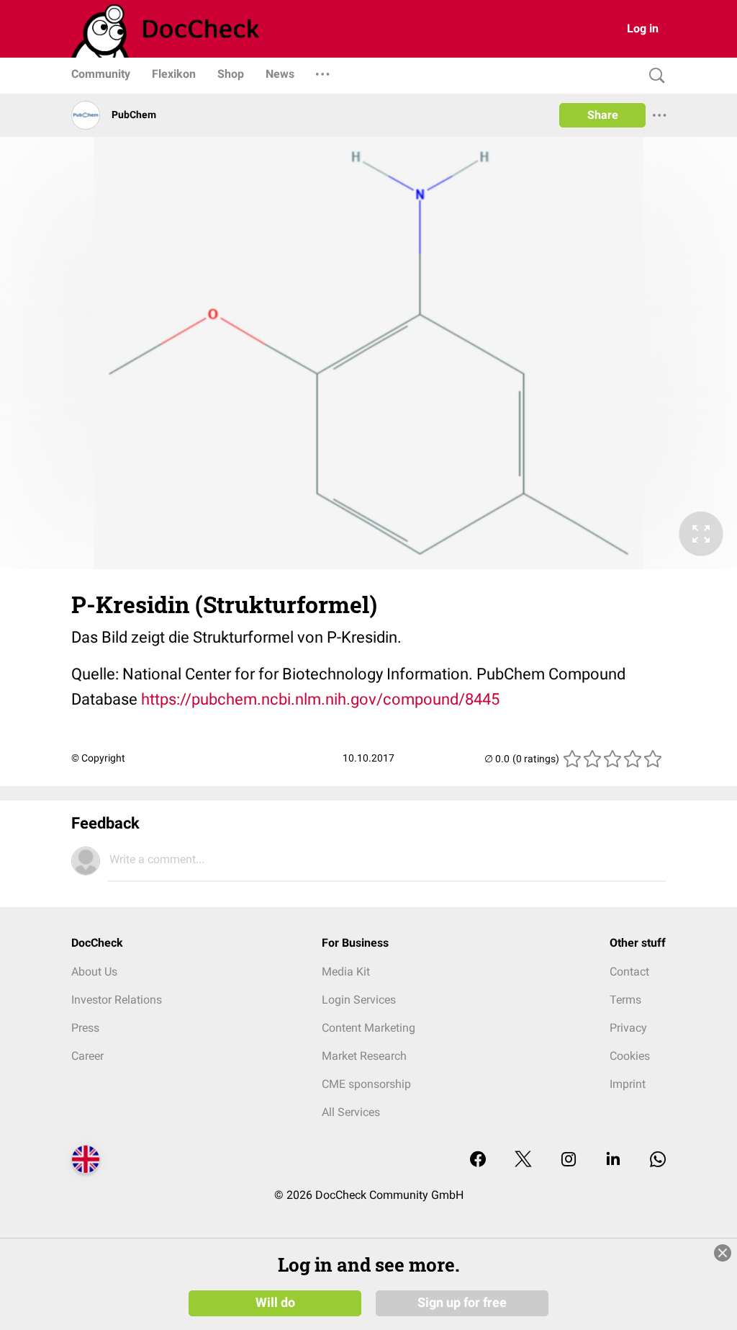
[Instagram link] (569, 1160)
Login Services (359, 1000)
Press (85, 1028)
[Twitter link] (523, 1160)
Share (602, 115)
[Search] (653, 76)
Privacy (628, 1028)
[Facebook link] (478, 1160)
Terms (625, 1000)
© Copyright (98, 758)
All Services (351, 1112)
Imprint (628, 1084)
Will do (275, 1302)
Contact (629, 971)
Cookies (630, 1056)
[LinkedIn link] (613, 1160)
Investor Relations (116, 1000)
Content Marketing (368, 1028)
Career (87, 1056)
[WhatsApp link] (658, 1160)
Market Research (364, 1056)
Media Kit (346, 971)
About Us (94, 971)
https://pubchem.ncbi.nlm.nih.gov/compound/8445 (320, 699)
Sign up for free (462, 1302)
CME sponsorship (366, 1084)
